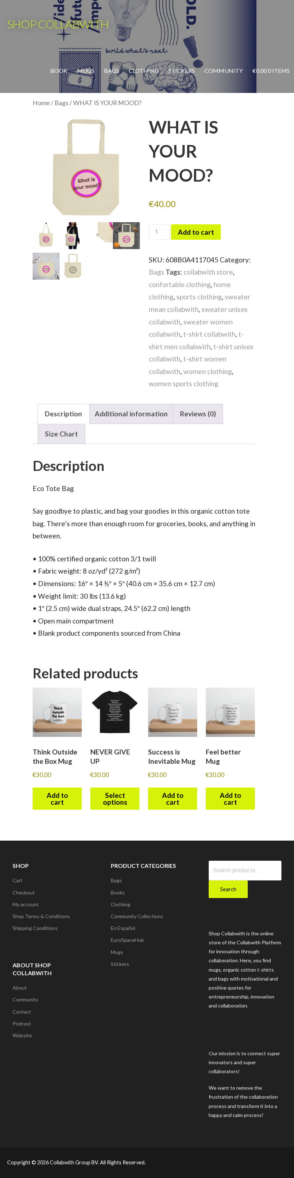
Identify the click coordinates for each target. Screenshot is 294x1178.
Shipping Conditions (35, 928)
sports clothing (199, 297)
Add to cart (196, 232)
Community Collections (137, 916)
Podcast (22, 1023)
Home (41, 103)
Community (223, 70)
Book (58, 70)
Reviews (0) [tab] (198, 414)
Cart (18, 880)
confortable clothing (180, 284)
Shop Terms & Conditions (41, 916)
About (20, 988)
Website (22, 1035)
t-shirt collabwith (209, 334)
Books (118, 892)
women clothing (207, 371)
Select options (115, 798)
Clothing (144, 70)
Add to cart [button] (57, 798)
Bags (111, 70)
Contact (22, 1012)
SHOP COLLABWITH (58, 24)
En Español (123, 928)
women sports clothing (183, 383)
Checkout (24, 892)
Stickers (182, 70)
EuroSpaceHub (127, 940)
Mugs (85, 70)
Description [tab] (63, 414)
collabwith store (208, 272)
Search (228, 889)
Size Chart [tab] (61, 434)
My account (26, 904)
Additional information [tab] (131, 414)
